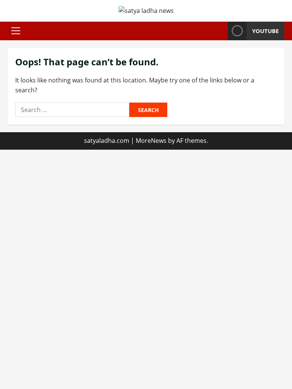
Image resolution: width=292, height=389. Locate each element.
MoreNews (151, 140)
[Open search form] (219, 31)
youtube (265, 31)
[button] (16, 31)
